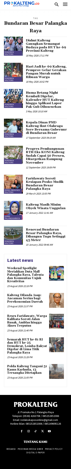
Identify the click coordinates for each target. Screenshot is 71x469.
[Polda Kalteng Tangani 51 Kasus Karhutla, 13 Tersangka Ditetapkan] (56, 371)
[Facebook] (21, 431)
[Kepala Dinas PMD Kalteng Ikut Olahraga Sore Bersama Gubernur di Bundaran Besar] (13, 128)
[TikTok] (35, 431)
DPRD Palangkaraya (12, 217)
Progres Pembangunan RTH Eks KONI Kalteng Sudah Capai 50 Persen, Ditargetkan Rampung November (45, 156)
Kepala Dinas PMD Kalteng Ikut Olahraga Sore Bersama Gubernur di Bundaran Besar (46, 127)
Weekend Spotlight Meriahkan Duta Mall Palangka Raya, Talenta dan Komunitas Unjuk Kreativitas (25, 274)
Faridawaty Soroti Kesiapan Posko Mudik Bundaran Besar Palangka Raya (45, 183)
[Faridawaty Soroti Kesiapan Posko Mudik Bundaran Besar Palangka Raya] (13, 184)
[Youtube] (49, 431)
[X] (42, 431)
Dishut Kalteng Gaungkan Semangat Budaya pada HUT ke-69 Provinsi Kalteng (46, 45)
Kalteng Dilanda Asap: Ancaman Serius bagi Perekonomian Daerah (25, 298)
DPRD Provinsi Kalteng (12, 191)
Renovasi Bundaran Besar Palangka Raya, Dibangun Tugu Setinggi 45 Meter (45, 235)
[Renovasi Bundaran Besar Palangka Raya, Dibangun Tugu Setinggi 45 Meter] (13, 235)
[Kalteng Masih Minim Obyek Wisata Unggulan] (13, 210)
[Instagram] (28, 431)
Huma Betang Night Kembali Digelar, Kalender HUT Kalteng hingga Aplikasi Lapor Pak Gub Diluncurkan (45, 100)
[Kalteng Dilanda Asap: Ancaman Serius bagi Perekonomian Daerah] (56, 300)
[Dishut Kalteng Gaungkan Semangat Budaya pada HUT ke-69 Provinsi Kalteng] (13, 46)
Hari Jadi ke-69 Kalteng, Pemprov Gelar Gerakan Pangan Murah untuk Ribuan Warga (46, 72)
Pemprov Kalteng (9, 53)
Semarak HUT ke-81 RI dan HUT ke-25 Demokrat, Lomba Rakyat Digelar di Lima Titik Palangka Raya (27, 346)
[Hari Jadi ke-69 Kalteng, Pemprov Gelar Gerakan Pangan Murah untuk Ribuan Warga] (13, 72)
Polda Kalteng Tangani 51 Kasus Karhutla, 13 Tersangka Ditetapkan (27, 369)
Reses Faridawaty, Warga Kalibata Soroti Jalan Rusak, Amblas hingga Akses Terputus (27, 321)
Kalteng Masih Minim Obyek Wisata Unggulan (45, 206)
